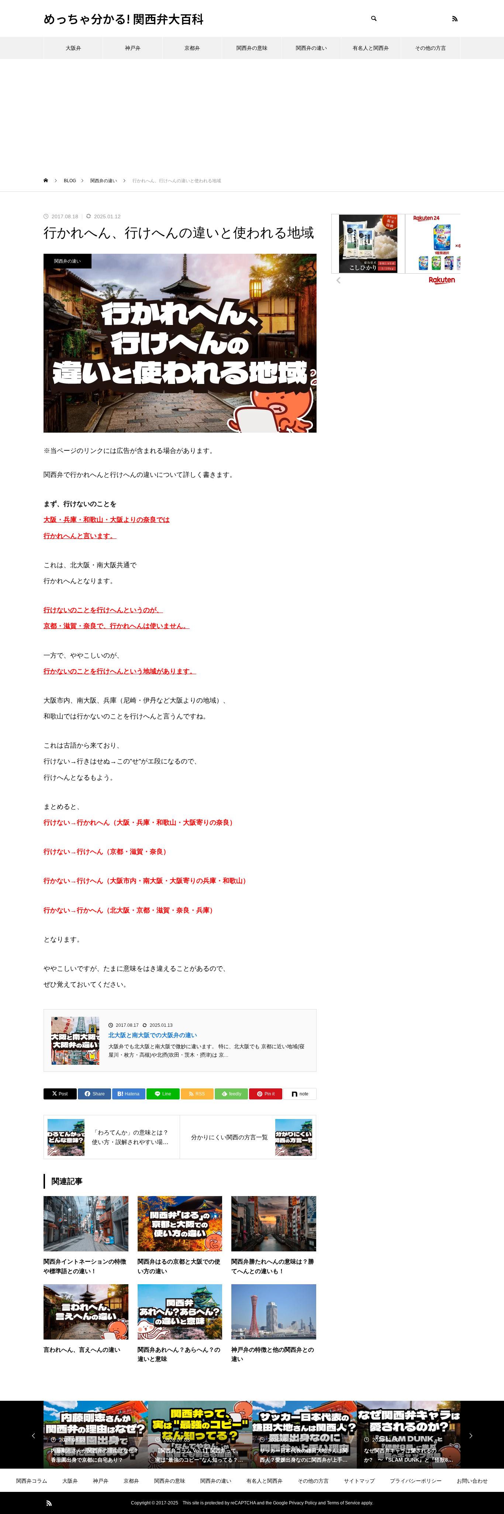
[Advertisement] (252, 114)
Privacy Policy (303, 1503)
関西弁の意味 (252, 48)
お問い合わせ (472, 1481)
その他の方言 (430, 48)
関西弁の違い (311, 48)
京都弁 (192, 48)
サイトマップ (359, 1481)
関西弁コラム (31, 1481)
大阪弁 (73, 48)
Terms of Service (343, 1503)
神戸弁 (133, 48)
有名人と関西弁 (371, 48)
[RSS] (455, 18)
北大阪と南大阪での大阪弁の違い (152, 1035)
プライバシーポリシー (416, 1481)
